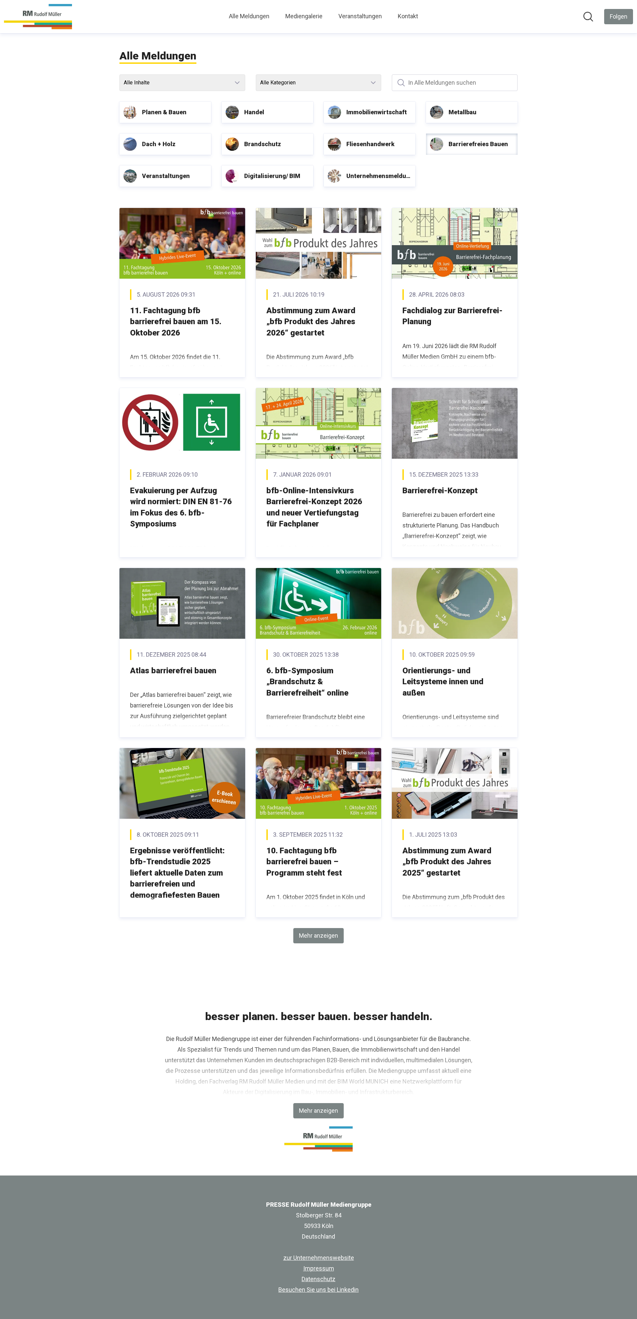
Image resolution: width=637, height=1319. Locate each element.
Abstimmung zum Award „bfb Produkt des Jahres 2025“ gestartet (446, 862)
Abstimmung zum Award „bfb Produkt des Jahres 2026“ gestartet (310, 321)
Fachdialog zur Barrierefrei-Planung (452, 316)
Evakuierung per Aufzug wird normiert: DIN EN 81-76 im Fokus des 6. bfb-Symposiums (181, 507)
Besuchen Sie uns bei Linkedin (318, 1289)
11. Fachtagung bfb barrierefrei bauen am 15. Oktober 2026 (175, 321)
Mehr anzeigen (318, 935)
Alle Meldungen (249, 16)
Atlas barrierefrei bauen (173, 670)
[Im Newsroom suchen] (588, 16)
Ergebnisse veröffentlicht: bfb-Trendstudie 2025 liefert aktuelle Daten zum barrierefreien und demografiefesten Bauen (177, 873)
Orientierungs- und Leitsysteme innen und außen (442, 682)
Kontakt (408, 16)
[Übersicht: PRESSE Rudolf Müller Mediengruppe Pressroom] (38, 16)
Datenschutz (318, 1278)
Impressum (318, 1268)
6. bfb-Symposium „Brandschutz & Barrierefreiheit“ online (307, 682)
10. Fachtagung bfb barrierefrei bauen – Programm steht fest (304, 862)
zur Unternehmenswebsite (318, 1257)
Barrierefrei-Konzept (440, 490)
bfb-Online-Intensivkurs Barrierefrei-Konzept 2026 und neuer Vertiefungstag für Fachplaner (314, 507)
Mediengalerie (303, 16)
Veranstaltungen (360, 16)
